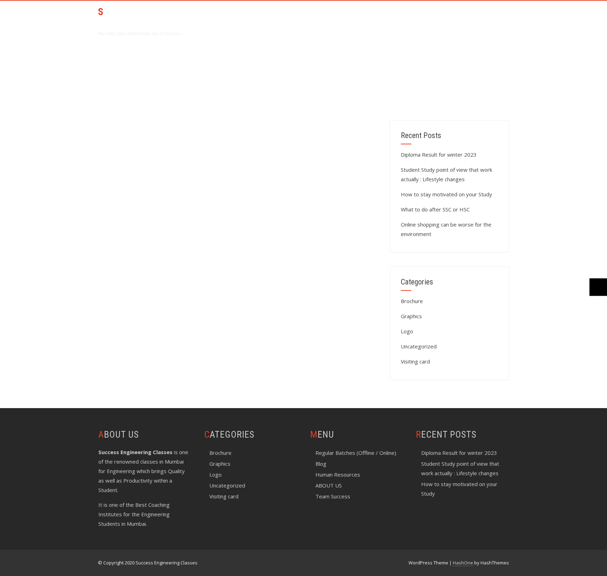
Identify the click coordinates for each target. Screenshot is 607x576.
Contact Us (486, 16)
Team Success (384, 16)
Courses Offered (329, 16)
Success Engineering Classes (149, 18)
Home (246, 16)
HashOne (463, 562)
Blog (320, 463)
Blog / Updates (436, 16)
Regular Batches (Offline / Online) (355, 452)
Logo (407, 331)
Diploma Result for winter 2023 (439, 154)
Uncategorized (419, 346)
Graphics (411, 316)
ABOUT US (280, 16)
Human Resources (337, 474)
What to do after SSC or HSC (435, 209)
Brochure (412, 301)
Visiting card (415, 361)
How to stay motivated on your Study (446, 194)
